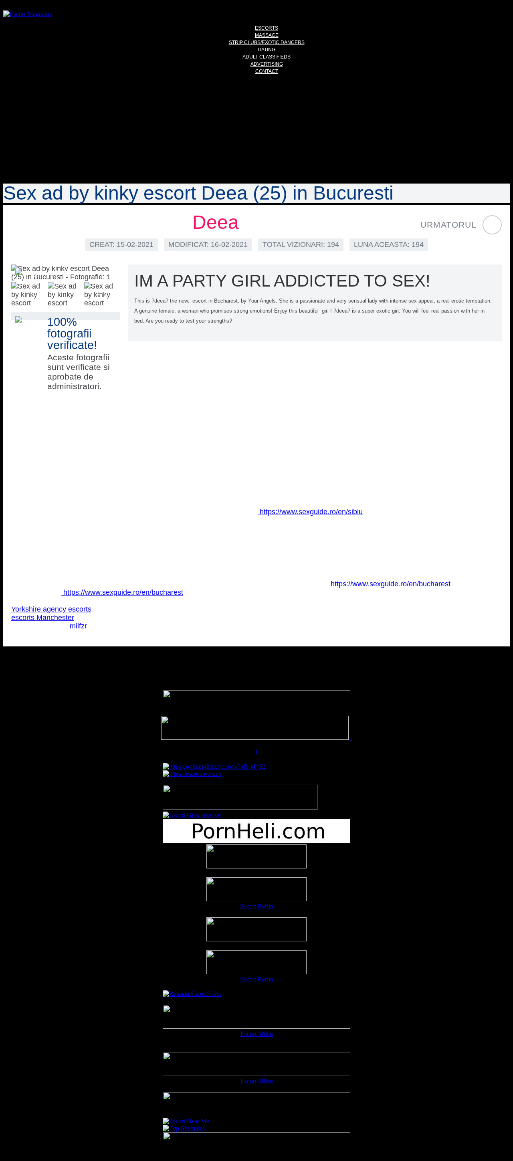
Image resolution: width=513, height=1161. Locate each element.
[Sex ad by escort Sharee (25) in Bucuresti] (492, 224)
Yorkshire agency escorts (51, 609)
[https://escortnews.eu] (192, 773)
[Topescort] (256, 1114)
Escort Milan (256, 1033)
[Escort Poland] (256, 712)
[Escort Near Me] (186, 1121)
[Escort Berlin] (256, 890)
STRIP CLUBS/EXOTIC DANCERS (267, 42)
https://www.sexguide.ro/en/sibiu (310, 512)
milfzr (78, 626)
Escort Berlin (256, 906)
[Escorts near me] (192, 815)
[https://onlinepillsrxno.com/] (214, 766)
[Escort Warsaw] (256, 1154)
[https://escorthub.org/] (256, 857)
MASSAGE (267, 35)
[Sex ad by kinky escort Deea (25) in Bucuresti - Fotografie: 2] (29, 295)
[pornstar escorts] (255, 737)
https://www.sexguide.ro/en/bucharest (389, 584)
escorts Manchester (42, 618)
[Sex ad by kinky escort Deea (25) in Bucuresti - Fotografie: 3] (65, 295)
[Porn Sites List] (256, 840)
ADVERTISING (266, 64)
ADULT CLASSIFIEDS (266, 57)
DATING (266, 49)
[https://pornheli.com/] (240, 807)
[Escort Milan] (256, 1026)
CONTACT (266, 71)
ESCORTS (266, 28)
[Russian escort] (192, 993)
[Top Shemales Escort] (184, 1128)
